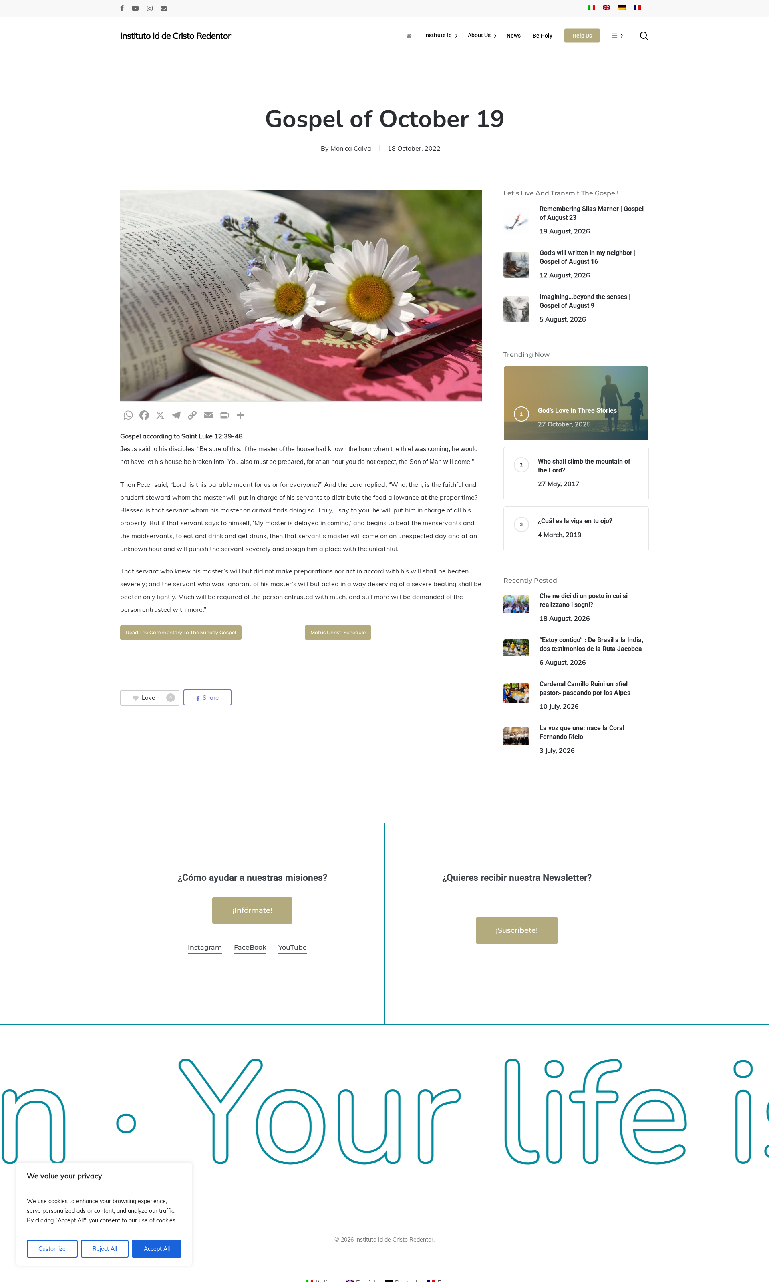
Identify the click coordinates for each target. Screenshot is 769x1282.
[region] (104, 1214)
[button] (181, 632)
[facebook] (122, 8)
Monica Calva (350, 148)
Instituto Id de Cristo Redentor (175, 35)
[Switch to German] (622, 8)
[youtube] (135, 8)
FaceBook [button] (250, 947)
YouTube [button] (292, 947)
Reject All (105, 1248)
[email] (164, 8)
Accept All (157, 1248)
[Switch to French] (637, 8)
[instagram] (150, 8)
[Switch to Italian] (591, 8)
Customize (52, 1248)
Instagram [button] (205, 947)
